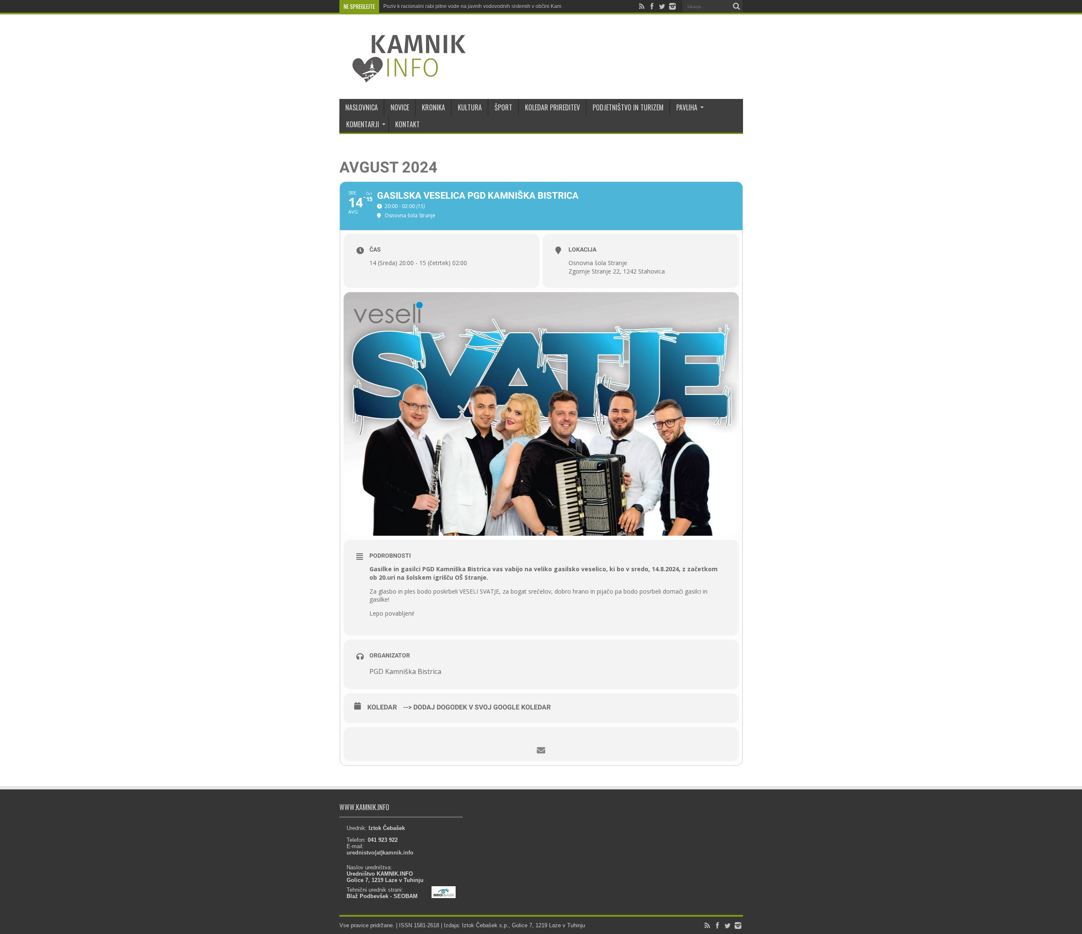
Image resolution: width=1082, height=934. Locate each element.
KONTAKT (407, 124)
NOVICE (400, 107)
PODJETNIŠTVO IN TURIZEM (628, 107)
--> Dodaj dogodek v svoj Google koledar (477, 707)
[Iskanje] (736, 6)
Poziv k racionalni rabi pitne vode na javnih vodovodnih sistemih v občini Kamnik (475, 6)
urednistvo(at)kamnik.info (380, 852)
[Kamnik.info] (402, 78)
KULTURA (470, 107)
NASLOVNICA (361, 107)
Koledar (382, 707)
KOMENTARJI (362, 124)
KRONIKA (433, 107)
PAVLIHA (686, 107)
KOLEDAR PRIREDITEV (552, 107)
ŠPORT (503, 107)
